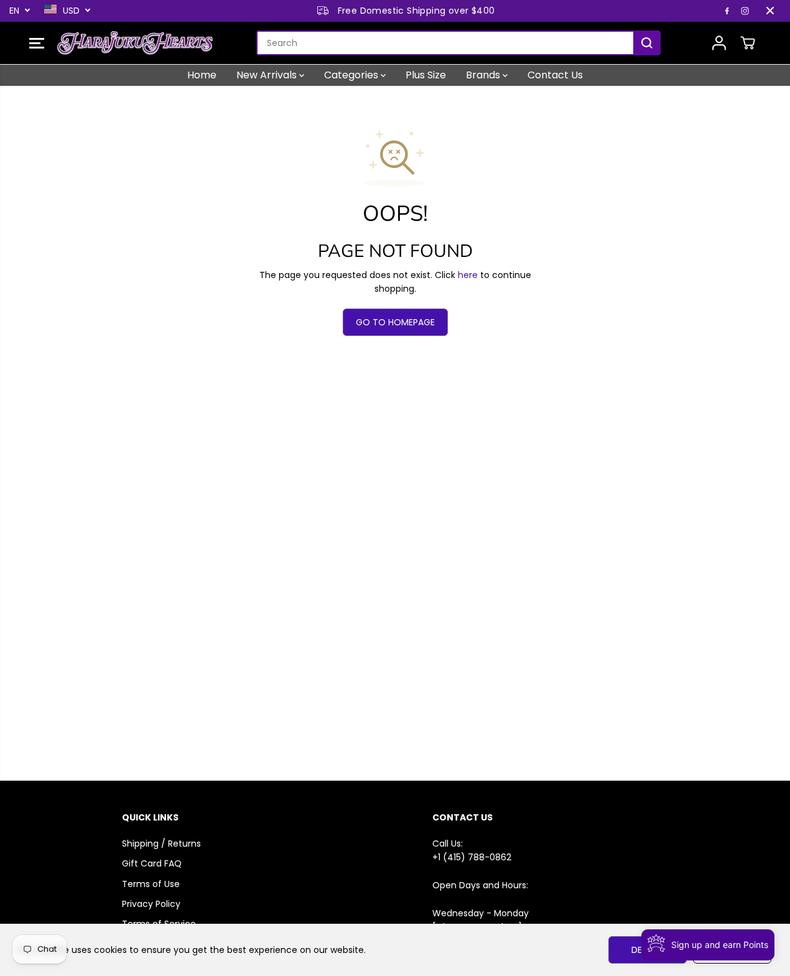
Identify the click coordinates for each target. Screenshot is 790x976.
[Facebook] (727, 10)
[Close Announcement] (770, 10)
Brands (484, 75)
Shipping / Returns (161, 843)
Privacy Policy (151, 904)
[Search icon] (647, 42)
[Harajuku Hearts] (135, 43)
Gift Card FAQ (152, 863)
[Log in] (719, 43)
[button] (36, 42)
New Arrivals (267, 75)
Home (201, 75)
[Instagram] (745, 10)
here (468, 275)
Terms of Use (151, 884)
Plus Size (426, 75)
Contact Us (555, 75)
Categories (352, 75)
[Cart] (748, 43)
